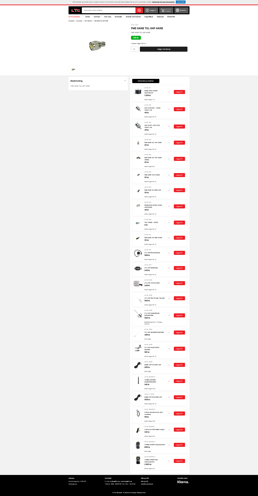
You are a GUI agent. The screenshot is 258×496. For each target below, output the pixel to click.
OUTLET (97, 16)
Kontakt (118, 16)
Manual (160, 16)
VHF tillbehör (88, 21)
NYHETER (171, 16)
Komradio (79, 21)
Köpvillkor (149, 16)
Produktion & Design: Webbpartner (134, 492)
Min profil (144, 481)
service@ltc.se (126, 481)
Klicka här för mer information (163, 2)
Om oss (107, 16)
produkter (71, 21)
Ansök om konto (133, 16)
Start (87, 16)
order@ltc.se (115, 481)
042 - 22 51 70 (116, 484)
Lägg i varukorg (163, 49)
